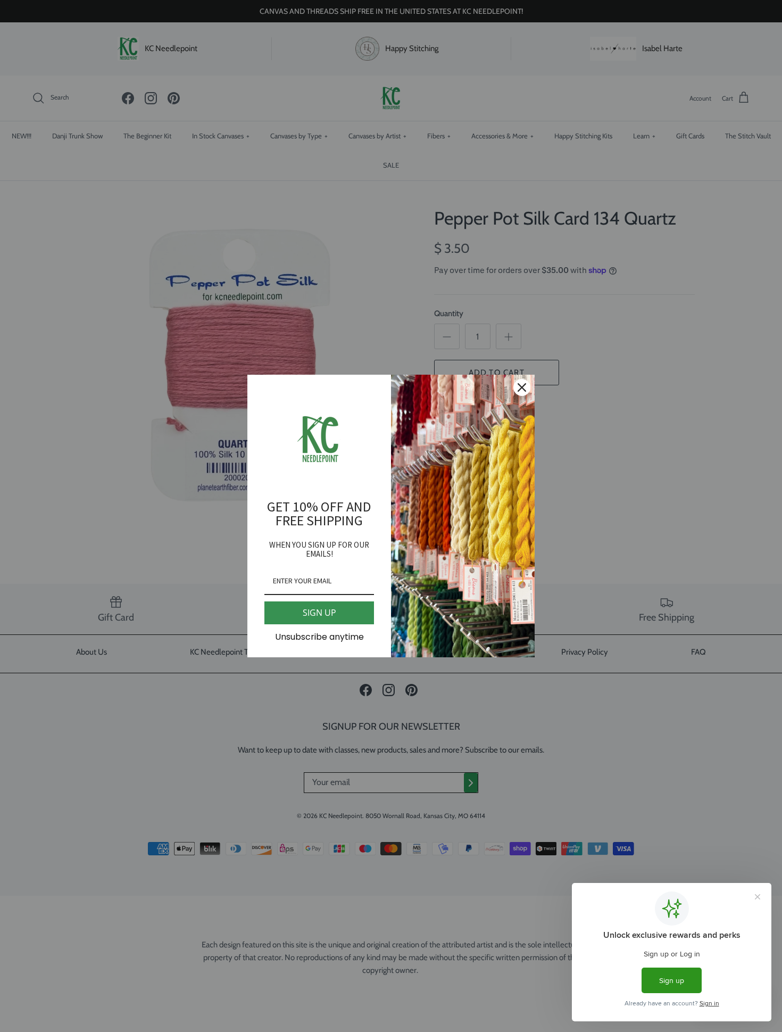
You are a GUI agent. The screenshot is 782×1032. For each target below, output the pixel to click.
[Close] (522, 387)
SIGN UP (319, 612)
